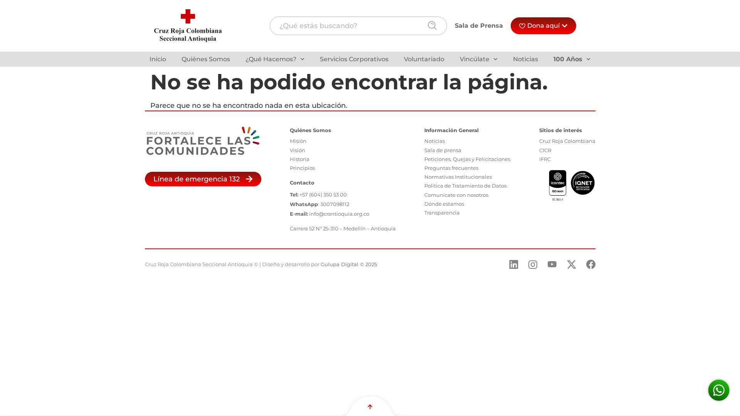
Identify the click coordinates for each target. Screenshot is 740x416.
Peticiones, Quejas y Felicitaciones (467, 159)
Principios (302, 168)
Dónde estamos (444, 204)
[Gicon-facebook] (590, 264)
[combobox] (358, 26)
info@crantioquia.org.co (339, 214)
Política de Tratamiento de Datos (465, 186)
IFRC (545, 159)
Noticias (525, 59)
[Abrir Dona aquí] (565, 25)
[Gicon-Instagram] (533, 264)
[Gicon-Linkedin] (513, 264)
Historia (299, 159)
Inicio (158, 59)
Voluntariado (424, 59)
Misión (298, 141)
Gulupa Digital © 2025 (349, 264)
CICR (545, 150)
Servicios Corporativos (354, 59)
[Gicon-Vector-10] (552, 264)
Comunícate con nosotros (456, 195)
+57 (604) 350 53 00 (323, 194)
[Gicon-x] (571, 264)
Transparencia (442, 213)
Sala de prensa (442, 150)
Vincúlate (474, 59)
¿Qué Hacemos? (271, 59)
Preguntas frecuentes (451, 168)
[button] (203, 179)
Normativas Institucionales (458, 177)
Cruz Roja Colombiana (567, 141)
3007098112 (334, 204)
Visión (297, 150)
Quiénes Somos (206, 59)
